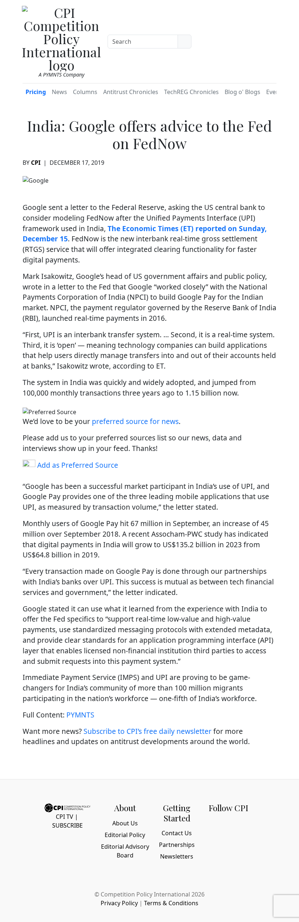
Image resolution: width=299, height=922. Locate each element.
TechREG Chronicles (191, 92)
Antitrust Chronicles (130, 92)
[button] (267, 40)
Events (275, 92)
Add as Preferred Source (76, 465)
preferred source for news (135, 421)
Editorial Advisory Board (125, 851)
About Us (125, 823)
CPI (35, 163)
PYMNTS (80, 715)
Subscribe (67, 825)
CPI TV (64, 817)
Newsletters (176, 856)
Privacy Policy (119, 903)
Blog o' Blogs (242, 92)
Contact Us (177, 833)
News (59, 92)
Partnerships (177, 845)
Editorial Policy (125, 835)
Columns (85, 92)
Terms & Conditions (171, 903)
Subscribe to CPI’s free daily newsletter (147, 731)
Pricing (36, 92)
